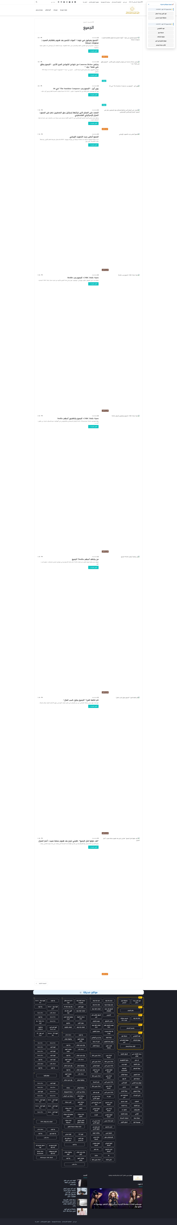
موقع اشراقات (136, 1040)
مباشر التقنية (124, 1114)
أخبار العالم (48, 10)
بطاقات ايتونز (96, 1133)
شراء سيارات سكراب (68, 1109)
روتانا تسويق (136, 1091)
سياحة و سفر (39, 10)
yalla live (74, 1164)
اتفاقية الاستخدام (116, 2)
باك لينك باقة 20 (68, 1007)
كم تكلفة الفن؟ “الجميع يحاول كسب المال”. (81, 700)
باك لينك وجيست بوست (109, 1032)
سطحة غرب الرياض (68, 1096)
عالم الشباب (130, 1010)
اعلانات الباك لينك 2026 (96, 1026)
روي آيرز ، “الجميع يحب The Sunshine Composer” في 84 (76, 88)
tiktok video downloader (40, 1152)
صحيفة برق (124, 1036)
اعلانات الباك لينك (96, 1009)
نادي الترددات (136, 1095)
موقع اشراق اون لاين (124, 1041)
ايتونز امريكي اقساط (96, 1109)
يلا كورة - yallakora (40, 1028)
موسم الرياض (96, 1021)
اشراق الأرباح (124, 1122)
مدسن (124, 1087)
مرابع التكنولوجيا (124, 1060)
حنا (109, 1155)
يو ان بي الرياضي (96, 1037)
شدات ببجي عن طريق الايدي (96, 1097)
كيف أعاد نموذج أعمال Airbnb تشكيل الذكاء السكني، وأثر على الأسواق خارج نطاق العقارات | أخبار (69, 1192)
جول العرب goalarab (81, 1139)
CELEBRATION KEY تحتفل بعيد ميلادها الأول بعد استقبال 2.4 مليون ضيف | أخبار (118, 1205)
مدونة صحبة (137, 1118)
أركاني (136, 1114)
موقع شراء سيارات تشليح (68, 1115)
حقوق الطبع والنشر (94, 2)
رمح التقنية (137, 1105)
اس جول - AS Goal (40, 1034)
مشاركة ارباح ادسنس (124, 1002)
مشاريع (68, 1023)
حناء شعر (96, 1149)
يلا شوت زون (53, 1133)
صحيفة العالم (96, 1046)
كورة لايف (52, 1047)
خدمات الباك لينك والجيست (80, 1001)
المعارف (137, 1101)
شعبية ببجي (109, 1133)
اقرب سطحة (68, 1102)
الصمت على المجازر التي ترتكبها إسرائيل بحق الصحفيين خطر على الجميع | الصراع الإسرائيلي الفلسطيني (69, 114)
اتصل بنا (85, 2)
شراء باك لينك (108, 1000)
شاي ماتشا (109, 1159)
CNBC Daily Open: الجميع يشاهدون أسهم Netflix (78, 418)
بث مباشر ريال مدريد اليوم (68, 1139)
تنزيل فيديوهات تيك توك (53, 1152)
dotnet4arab (94, 38)
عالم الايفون (137, 1074)
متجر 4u (109, 1096)
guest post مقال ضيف (68, 1001)
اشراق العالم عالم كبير (96, 1016)
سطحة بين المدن (80, 1092)
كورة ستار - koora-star (40, 1001)
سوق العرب (81, 1007)
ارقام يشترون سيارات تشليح (80, 1121)
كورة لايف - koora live (53, 1101)
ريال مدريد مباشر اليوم (81, 1153)
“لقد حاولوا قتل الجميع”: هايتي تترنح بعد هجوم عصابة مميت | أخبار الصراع (69, 841)
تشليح (80, 1108)
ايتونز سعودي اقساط (108, 1071)
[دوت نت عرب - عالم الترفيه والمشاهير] (132, 10)
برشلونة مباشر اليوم (68, 1153)
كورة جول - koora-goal (53, 1008)
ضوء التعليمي (136, 1036)
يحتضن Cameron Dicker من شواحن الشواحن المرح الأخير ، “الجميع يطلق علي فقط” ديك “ (69, 66)
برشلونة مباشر (68, 1039)
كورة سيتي (68, 1134)
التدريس (109, 1015)
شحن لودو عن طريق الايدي (96, 1128)
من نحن (125, 2)
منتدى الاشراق (109, 1021)
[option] (116, 1198)
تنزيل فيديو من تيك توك (53, 1146)
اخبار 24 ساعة (96, 1041)
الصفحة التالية (42, 983)
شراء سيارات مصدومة (68, 1121)
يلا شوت (81, 1035)
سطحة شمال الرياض (80, 1097)
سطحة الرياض (80, 1088)
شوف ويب (124, 1064)
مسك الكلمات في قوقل (136, 1055)
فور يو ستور (96, 1092)
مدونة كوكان (124, 1074)
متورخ (136, 1087)
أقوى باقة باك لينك (68, 1012)
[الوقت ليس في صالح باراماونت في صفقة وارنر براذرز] (82, 1183)
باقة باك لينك (136, 1018)
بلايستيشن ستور (109, 1137)
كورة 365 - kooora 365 (53, 1034)
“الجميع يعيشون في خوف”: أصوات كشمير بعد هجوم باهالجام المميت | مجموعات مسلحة (70, 42)
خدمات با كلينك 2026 (81, 1018)
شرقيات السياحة (124, 1118)
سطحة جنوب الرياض (81, 1103)
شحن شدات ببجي (108, 1121)
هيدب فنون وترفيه (109, 1047)
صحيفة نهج (137, 1079)
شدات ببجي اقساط (109, 1056)
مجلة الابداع (124, 1091)
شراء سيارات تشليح (81, 1115)
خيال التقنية (137, 1064)
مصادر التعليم (96, 1031)
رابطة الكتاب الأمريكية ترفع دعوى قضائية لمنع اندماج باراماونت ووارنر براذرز (69, 1203)
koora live (40, 1013)
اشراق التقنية (124, 1054)
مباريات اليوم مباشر (81, 1040)
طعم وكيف (137, 1110)
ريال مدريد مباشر (81, 1045)
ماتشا (96, 1155)
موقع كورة (46, 1075)
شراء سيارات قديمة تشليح (74, 1126)
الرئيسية (90, 22)
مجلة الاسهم (136, 1068)
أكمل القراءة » (93, 51)
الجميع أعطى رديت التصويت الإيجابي (84, 137)
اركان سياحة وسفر (130, 1046)
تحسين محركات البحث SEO (124, 1019)
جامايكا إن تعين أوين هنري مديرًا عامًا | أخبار (69, 1210)
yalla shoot (68, 1035)
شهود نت (124, 1110)
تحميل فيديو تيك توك (40, 1146)
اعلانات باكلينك (68, 1027)
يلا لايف (74, 1144)
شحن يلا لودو (108, 1127)
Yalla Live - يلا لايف (40, 1022)
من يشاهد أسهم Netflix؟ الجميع (85, 559)
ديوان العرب (81, 1023)
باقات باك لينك (96, 1005)
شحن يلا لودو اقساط (96, 1071)
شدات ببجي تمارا (96, 1055)
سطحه (68, 1088)
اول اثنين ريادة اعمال (137, 1002)
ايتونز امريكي (96, 1065)
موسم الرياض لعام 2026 (109, 1026)
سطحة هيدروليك (68, 1092)
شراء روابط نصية (109, 1005)
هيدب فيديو (124, 1101)
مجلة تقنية (109, 1037)
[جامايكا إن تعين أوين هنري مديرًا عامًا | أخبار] (82, 1211)
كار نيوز (124, 1079)
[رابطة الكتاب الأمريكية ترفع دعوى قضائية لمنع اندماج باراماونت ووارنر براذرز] (82, 1202)
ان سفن (137, 1060)
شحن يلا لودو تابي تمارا (96, 1103)
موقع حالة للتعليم (108, 1041)
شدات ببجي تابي (96, 1061)
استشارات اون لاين (124, 1096)
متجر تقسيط (96, 1082)
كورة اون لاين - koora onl (53, 1028)
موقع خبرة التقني (136, 1083)
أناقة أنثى (124, 1083)
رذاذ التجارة (124, 1105)
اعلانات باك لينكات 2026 (46, 1121)
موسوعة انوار (136, 1122)
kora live (40, 1043)
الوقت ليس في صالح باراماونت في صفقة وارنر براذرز (70, 1182)
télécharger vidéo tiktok (46, 1157)
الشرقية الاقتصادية (124, 1069)
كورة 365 (80, 1134)
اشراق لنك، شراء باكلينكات (109, 1010)
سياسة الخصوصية (105, 2)
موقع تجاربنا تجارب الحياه (68, 1018)
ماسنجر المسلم (130, 1028)
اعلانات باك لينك (81, 1027)
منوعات (55, 10)
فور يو (96, 1115)
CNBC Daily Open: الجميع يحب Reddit (83, 277)
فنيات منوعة (63, 10)
